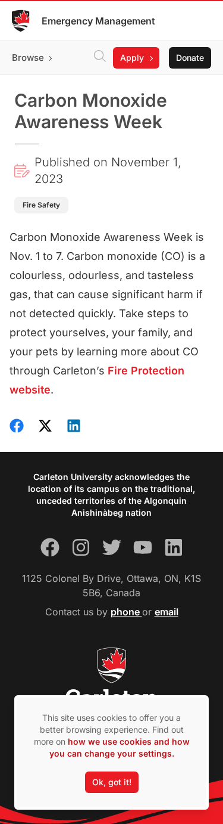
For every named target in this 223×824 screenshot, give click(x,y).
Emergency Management (98, 21)
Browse (28, 57)
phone (126, 612)
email (166, 612)
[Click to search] (100, 58)
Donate (190, 57)
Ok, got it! (111, 782)
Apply (132, 57)
